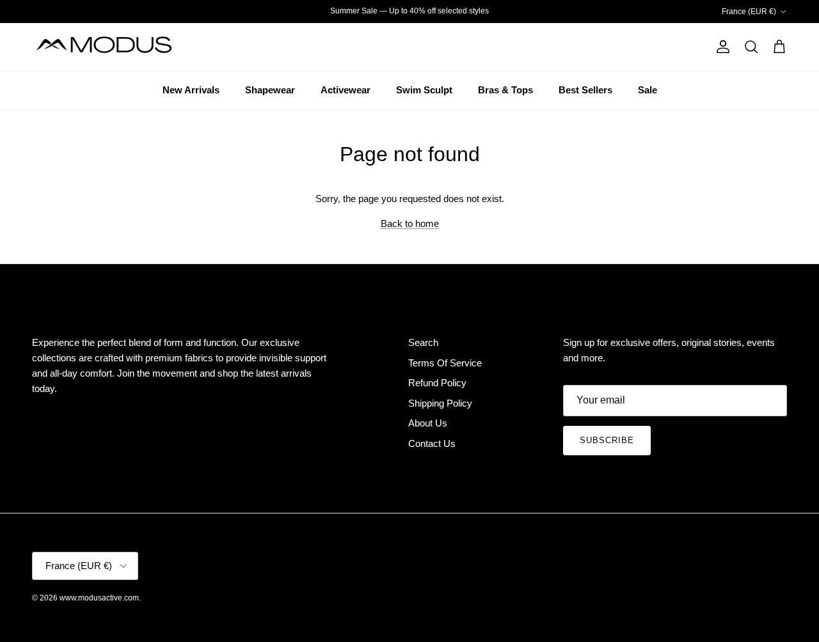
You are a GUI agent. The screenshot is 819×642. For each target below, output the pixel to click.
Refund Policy (437, 382)
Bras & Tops (505, 89)
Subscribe (607, 440)
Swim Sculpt (424, 89)
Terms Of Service (445, 362)
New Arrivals (191, 89)
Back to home (410, 223)
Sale (647, 89)
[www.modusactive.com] (112, 47)
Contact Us (432, 443)
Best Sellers (585, 89)
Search (423, 342)
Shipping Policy (440, 403)
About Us (427, 423)
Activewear (345, 89)
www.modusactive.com (99, 597)
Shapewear (270, 89)
